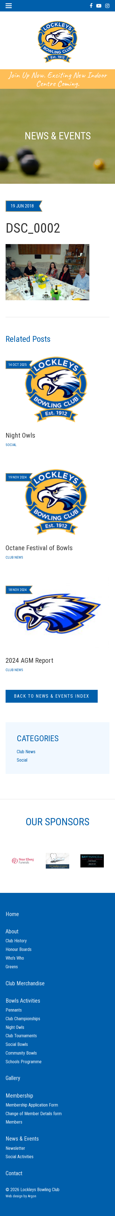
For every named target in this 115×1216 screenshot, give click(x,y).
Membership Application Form (32, 1105)
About (12, 931)
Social (22, 760)
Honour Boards (19, 949)
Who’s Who (15, 958)
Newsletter (15, 1148)
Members (14, 1122)
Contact (14, 1173)
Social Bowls (17, 1044)
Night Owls (15, 1027)
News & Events (22, 1138)
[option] (23, 860)
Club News (26, 751)
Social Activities (19, 1156)
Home (12, 914)
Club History (16, 940)
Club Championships (23, 1018)
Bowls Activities (23, 1000)
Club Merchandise (25, 983)
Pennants (14, 1010)
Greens (12, 966)
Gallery (13, 1078)
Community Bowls (21, 1053)
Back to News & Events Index (51, 696)
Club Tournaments (21, 1035)
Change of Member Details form (34, 1113)
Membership (19, 1095)
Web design (14, 1196)
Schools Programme (24, 1061)
